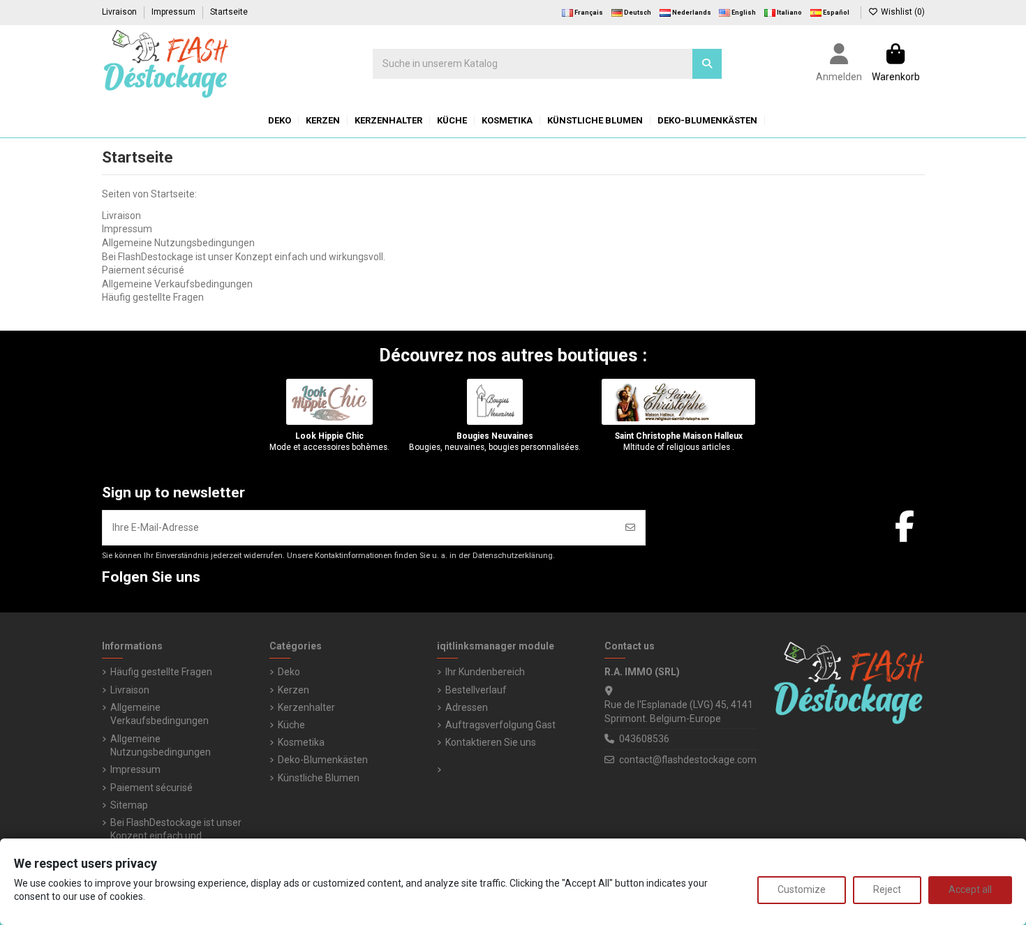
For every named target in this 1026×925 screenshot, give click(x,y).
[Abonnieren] (630, 528)
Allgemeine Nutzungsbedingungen (178, 242)
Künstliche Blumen (318, 777)
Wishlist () (902, 12)
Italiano (788, 12)
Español (835, 12)
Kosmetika (301, 742)
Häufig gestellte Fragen (153, 297)
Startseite (229, 12)
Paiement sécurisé (143, 270)
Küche (291, 724)
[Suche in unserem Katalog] (707, 64)
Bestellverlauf (476, 689)
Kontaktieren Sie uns (490, 742)
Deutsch (637, 12)
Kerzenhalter (306, 707)
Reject (887, 889)
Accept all (970, 889)
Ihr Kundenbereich (485, 671)
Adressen (466, 707)
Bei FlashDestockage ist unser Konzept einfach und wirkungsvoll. (243, 256)
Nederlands (691, 12)
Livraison (120, 12)
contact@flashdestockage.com (688, 759)
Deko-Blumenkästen (323, 759)
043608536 (644, 738)
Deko (289, 671)
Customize (802, 889)
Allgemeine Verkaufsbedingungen (177, 283)
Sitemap (129, 805)
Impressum (174, 12)
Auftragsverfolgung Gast (500, 724)
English (743, 12)
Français (588, 12)
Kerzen (293, 689)
